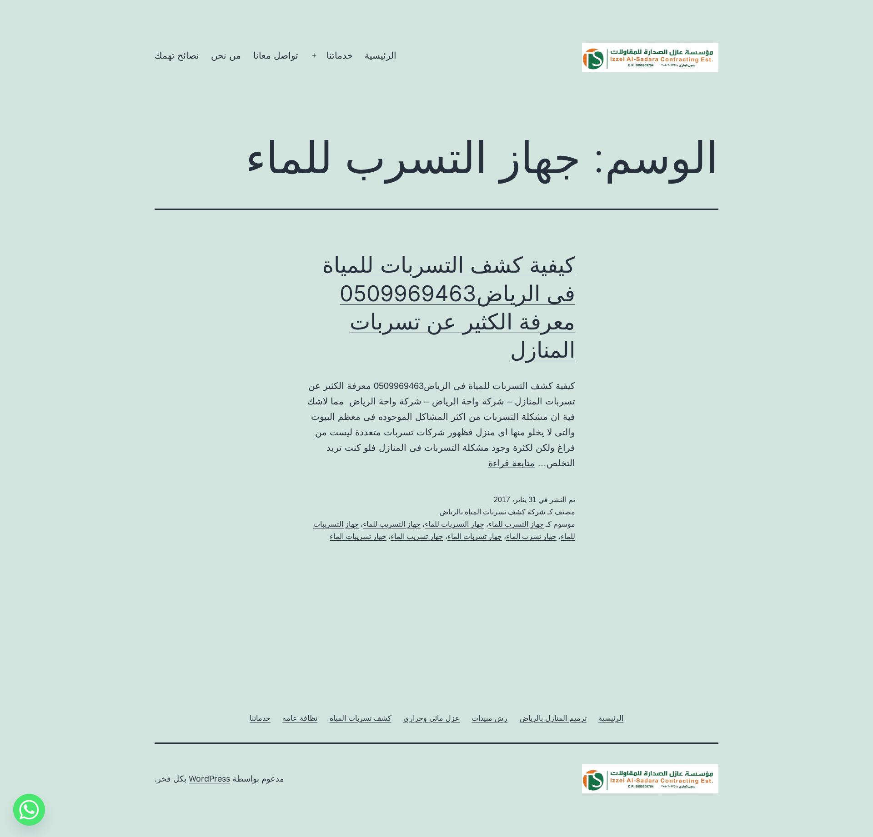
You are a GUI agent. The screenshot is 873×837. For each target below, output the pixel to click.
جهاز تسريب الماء (417, 536)
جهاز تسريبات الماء (358, 536)
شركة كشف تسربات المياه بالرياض (492, 512)
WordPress (209, 778)
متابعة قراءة (511, 463)
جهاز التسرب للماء (516, 524)
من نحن (226, 55)
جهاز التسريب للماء (392, 524)
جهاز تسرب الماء (531, 536)
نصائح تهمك (177, 55)
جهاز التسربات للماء (454, 524)
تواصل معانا (275, 55)
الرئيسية (380, 55)
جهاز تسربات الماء (474, 536)
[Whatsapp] (29, 810)
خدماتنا (339, 55)
